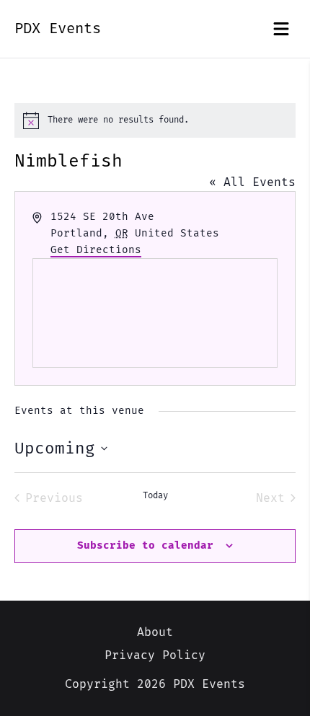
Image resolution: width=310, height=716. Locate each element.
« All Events (252, 182)
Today (155, 495)
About (155, 632)
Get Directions (95, 250)
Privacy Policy (155, 655)
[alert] (155, 120)
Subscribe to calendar (145, 545)
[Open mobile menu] (281, 28)
